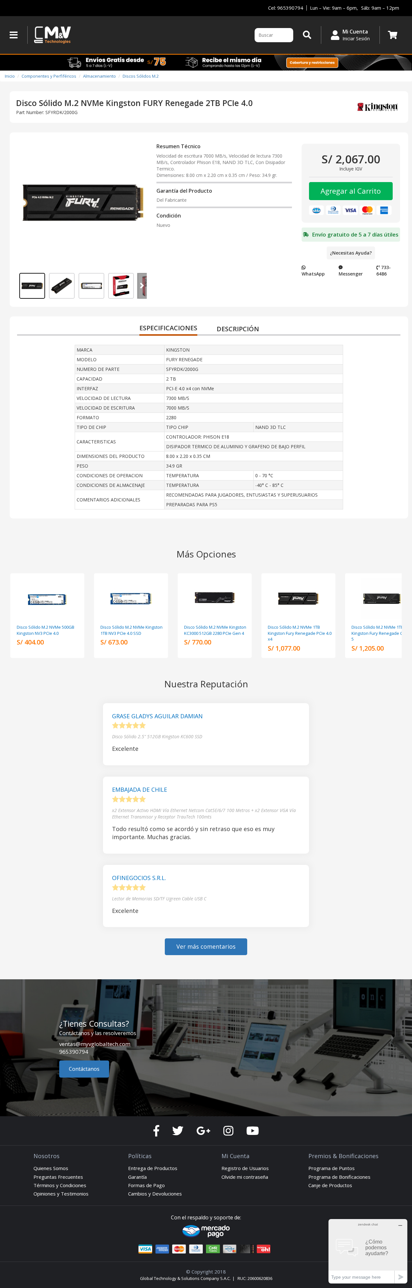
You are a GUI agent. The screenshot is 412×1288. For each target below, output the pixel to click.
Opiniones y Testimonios (61, 1193)
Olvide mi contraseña (244, 1177)
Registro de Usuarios (245, 1168)
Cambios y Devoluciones (155, 1193)
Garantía (137, 1177)
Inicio (10, 76)
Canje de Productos (330, 1185)
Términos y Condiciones (59, 1185)
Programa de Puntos (331, 1168)
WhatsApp (313, 274)
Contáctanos (84, 1068)
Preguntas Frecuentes (58, 1177)
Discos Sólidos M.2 (141, 76)
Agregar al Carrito (351, 191)
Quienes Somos (50, 1168)
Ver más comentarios (206, 946)
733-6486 (383, 270)
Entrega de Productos (152, 1168)
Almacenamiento (99, 76)
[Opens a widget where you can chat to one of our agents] (368, 1251)
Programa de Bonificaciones (339, 1177)
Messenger (351, 274)
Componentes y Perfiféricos (49, 76)
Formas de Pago (146, 1185)
